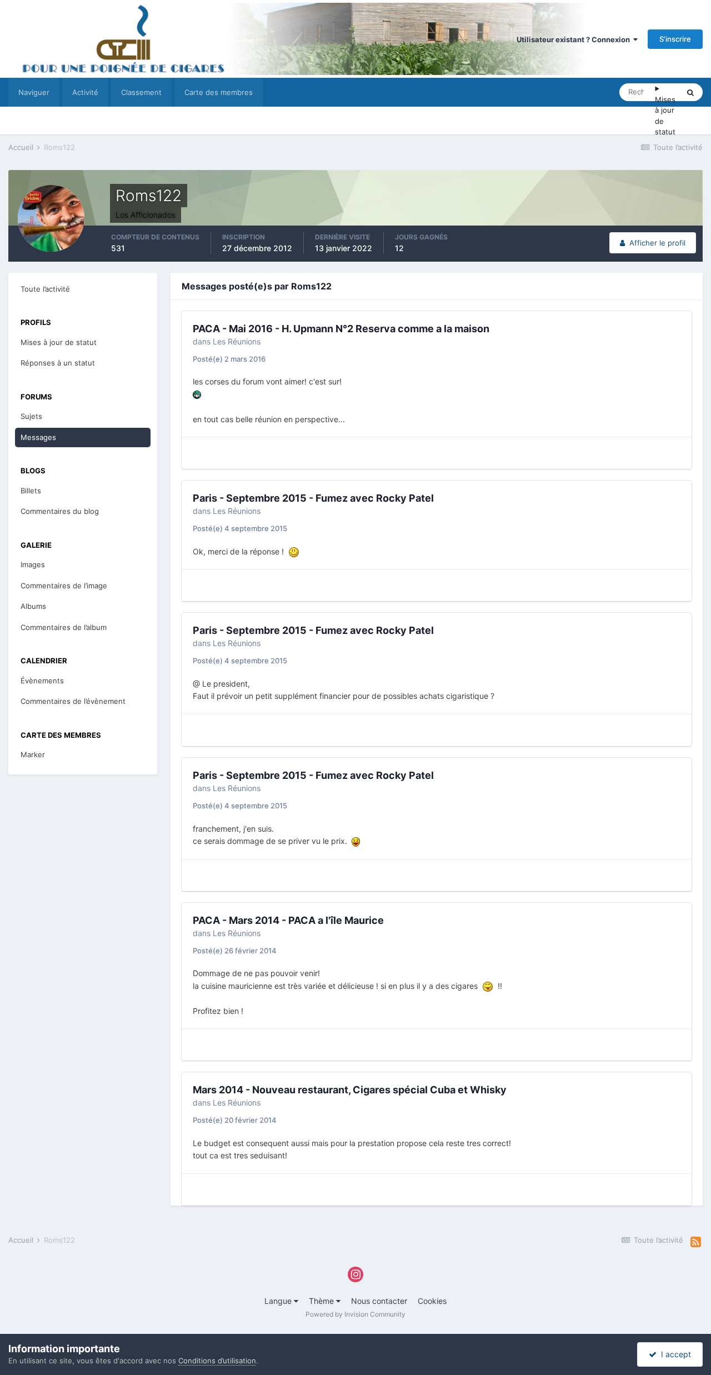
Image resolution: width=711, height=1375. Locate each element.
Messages (38, 437)
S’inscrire (675, 38)
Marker (33, 754)
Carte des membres (218, 92)
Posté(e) (229, 358)
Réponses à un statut (58, 362)
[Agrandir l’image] (197, 394)
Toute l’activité (45, 288)
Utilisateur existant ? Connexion (575, 39)
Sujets (31, 416)
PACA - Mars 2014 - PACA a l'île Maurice (288, 920)
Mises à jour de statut (665, 116)
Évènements (42, 680)
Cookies (432, 1301)
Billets (31, 490)
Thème (322, 1301)
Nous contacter (379, 1301)
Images (33, 564)
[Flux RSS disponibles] (696, 1242)
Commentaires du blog (60, 511)
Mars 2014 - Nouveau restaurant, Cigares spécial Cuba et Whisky (350, 1090)
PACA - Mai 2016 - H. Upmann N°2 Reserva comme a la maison (341, 328)
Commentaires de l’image (64, 585)
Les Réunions (237, 341)
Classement (141, 92)
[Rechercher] (690, 92)
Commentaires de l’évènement (73, 701)
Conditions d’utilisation (217, 1360)
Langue (279, 1301)
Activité (85, 92)
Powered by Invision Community (355, 1314)
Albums (33, 606)
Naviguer (33, 92)
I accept (674, 1354)
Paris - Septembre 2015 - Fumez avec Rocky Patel (313, 498)
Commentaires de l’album (64, 627)
